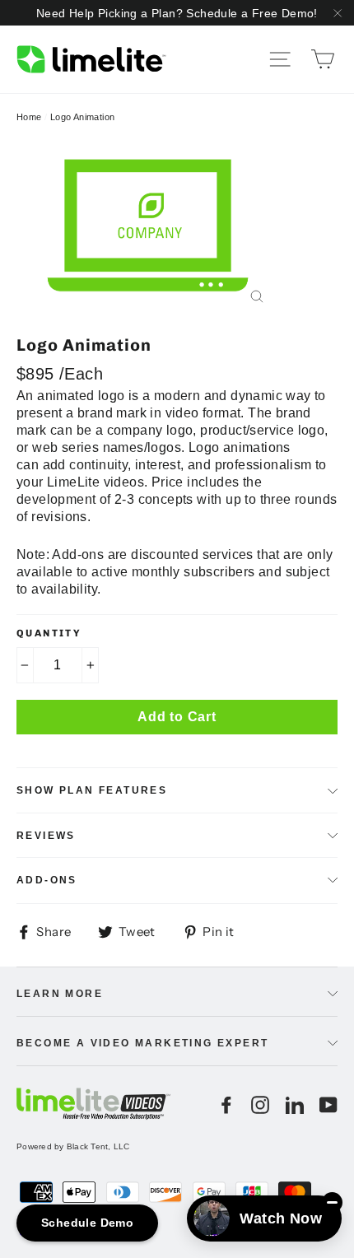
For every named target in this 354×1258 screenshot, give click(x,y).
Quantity (49, 633)
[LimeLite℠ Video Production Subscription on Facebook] (226, 1105)
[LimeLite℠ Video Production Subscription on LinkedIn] (295, 1105)
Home (29, 117)
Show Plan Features (91, 790)
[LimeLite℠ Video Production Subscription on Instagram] (260, 1105)
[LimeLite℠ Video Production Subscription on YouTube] (328, 1105)
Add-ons (46, 880)
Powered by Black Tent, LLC (73, 1146)
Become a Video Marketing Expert (142, 1043)
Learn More (59, 993)
